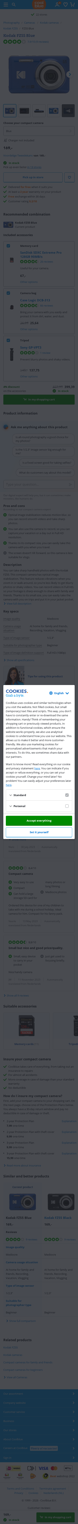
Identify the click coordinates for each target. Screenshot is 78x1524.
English (59, 693)
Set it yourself (39, 832)
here (37, 768)
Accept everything (39, 820)
